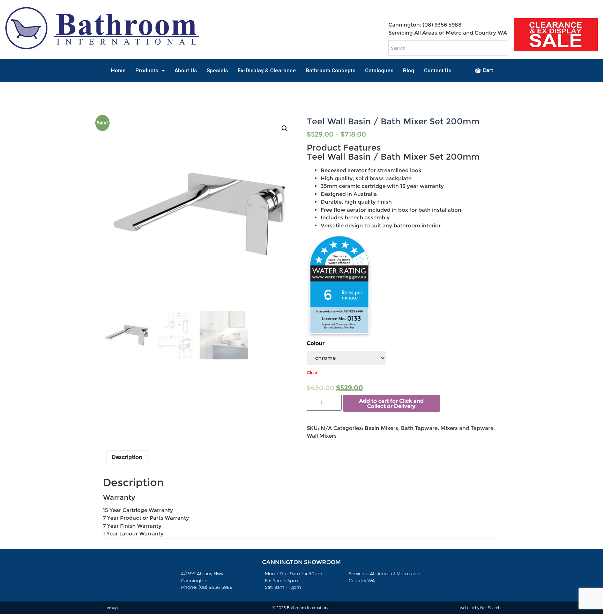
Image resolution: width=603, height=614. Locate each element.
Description (127, 457)
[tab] (127, 458)
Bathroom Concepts (330, 70)
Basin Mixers (381, 428)
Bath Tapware (419, 428)
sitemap (110, 607)
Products (146, 70)
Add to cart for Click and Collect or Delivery (391, 403)
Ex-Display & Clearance (267, 70)
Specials (217, 70)
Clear (312, 372)
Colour (316, 343)
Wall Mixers (322, 435)
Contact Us (437, 70)
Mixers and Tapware (466, 428)
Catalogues (379, 70)
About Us (185, 70)
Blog (408, 70)
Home (118, 70)
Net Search (490, 607)
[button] (484, 70)
